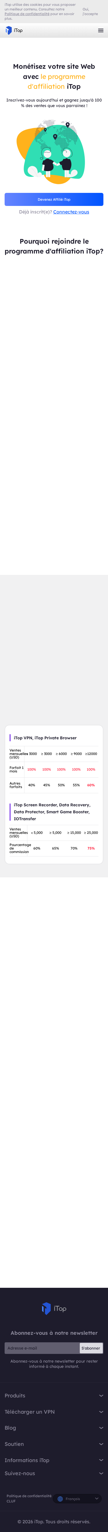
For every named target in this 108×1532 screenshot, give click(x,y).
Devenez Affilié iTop (54, 199)
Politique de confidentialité (29, 1496)
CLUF (11, 1501)
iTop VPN (14, 30)
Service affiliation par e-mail (54, 1202)
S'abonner (91, 1348)
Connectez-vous (71, 212)
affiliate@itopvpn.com (54, 1187)
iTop (54, 1308)
